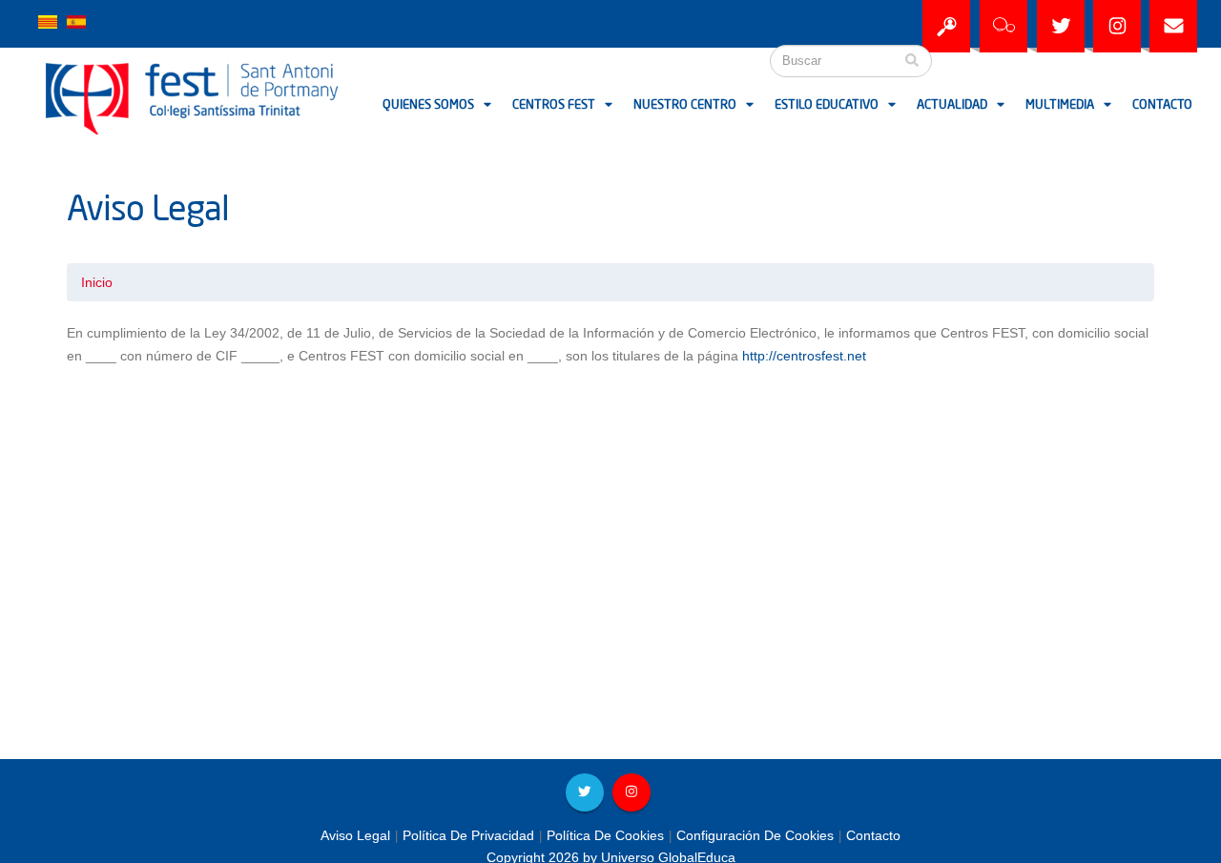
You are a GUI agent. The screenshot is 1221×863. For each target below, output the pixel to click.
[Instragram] (1117, 26)
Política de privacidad (468, 836)
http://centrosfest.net (804, 355)
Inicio (97, 282)
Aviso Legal (355, 836)
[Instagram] (631, 792)
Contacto (1162, 105)
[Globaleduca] (1003, 26)
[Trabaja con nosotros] (946, 26)
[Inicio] (119, 96)
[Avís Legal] (47, 21)
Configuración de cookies (755, 836)
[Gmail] (1173, 26)
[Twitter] (1061, 26)
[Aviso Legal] (76, 21)
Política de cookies (605, 836)
